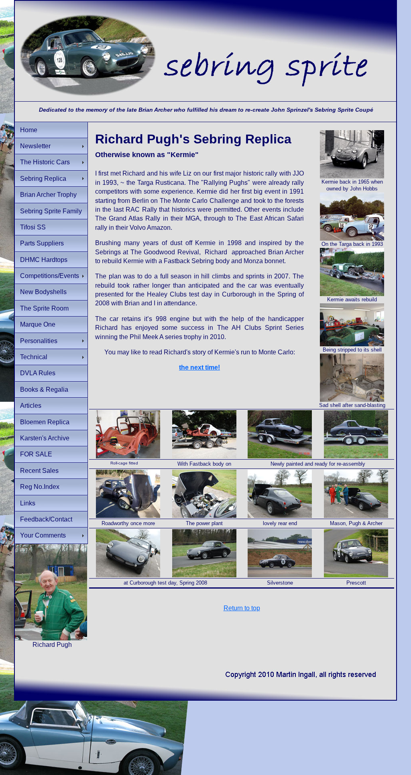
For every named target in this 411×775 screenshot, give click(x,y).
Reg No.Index (39, 486)
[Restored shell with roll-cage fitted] (128, 457)
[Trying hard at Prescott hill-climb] (356, 576)
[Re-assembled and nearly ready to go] (128, 516)
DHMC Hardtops (43, 259)
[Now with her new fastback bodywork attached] (204, 457)
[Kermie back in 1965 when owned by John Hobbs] (352, 177)
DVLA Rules (37, 373)
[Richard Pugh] (51, 638)
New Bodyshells (43, 291)
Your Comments (43, 535)
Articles (30, 405)
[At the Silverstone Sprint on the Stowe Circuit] (280, 576)
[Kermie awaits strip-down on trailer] (352, 294)
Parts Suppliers (42, 243)
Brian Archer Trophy (48, 194)
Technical (33, 357)
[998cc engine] (204, 516)
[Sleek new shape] (356, 457)
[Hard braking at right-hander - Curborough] (204, 576)
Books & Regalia (44, 389)
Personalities (38, 340)
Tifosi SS (33, 227)
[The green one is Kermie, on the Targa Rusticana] (352, 239)
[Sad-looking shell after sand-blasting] (352, 400)
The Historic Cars (45, 162)
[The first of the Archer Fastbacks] (280, 516)
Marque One (37, 324)
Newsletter (35, 146)
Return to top (242, 608)
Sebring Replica (43, 178)
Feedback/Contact (46, 519)
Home (28, 130)
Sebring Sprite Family (51, 211)
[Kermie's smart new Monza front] (128, 576)
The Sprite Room (44, 308)
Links (27, 503)
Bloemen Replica (44, 422)
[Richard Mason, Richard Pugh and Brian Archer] (356, 516)
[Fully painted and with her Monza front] (280, 457)
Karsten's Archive (44, 438)
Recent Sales (39, 470)
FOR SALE (36, 454)
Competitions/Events (49, 275)
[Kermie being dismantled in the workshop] (352, 344)
